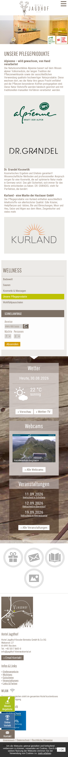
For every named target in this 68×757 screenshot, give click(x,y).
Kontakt (7, 736)
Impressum (9, 740)
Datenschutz (23, 740)
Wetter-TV (44, 411)
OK (62, 749)
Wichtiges (7, 674)
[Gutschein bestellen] (13, 557)
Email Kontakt (13, 657)
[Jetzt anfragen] (34, 557)
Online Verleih (7, 724)
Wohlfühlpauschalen (13, 302)
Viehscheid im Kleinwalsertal (34, 515)
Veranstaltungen (10, 680)
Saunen (6, 285)
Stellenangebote (10, 671)
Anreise (9, 321)
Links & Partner (10, 683)
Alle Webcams (35, 469)
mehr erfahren (44, 753)
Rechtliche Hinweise (42, 740)
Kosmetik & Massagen (14, 290)
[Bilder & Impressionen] (34, 578)
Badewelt (8, 279)
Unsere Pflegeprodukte (15, 296)
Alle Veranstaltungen (34, 527)
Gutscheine (8, 677)
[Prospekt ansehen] (55, 557)
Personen (19, 331)
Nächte (8, 331)
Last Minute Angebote (7, 706)
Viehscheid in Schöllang (34, 497)
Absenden (12, 344)
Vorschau (25, 411)
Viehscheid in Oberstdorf (34, 506)
